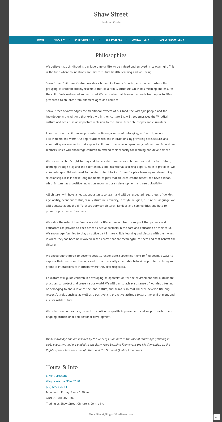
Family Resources (170, 39)
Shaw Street (111, 14)
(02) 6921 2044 (56, 387)
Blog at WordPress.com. (119, 414)
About (58, 39)
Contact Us (139, 39)
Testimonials (113, 39)
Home (40, 39)
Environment (83, 39)
